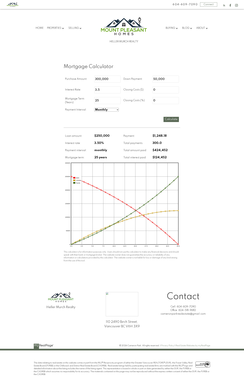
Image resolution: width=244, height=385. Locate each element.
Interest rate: (73, 143)
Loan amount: (73, 136)
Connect (209, 4)
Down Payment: (133, 79)
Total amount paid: (135, 150)
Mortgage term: (75, 157)
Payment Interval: (76, 109)
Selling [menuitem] (73, 28)
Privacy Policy (167, 346)
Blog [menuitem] (185, 28)
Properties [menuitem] (54, 28)
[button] (224, 5)
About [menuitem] (200, 28)
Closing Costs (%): (134, 100)
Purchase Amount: (76, 79)
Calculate (171, 119)
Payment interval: (76, 150)
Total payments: (133, 143)
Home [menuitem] (39, 28)
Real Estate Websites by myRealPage (193, 346)
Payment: (129, 136)
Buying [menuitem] (170, 28)
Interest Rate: (73, 89)
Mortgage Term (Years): (74, 100)
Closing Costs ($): (133, 89)
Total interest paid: (135, 157)
